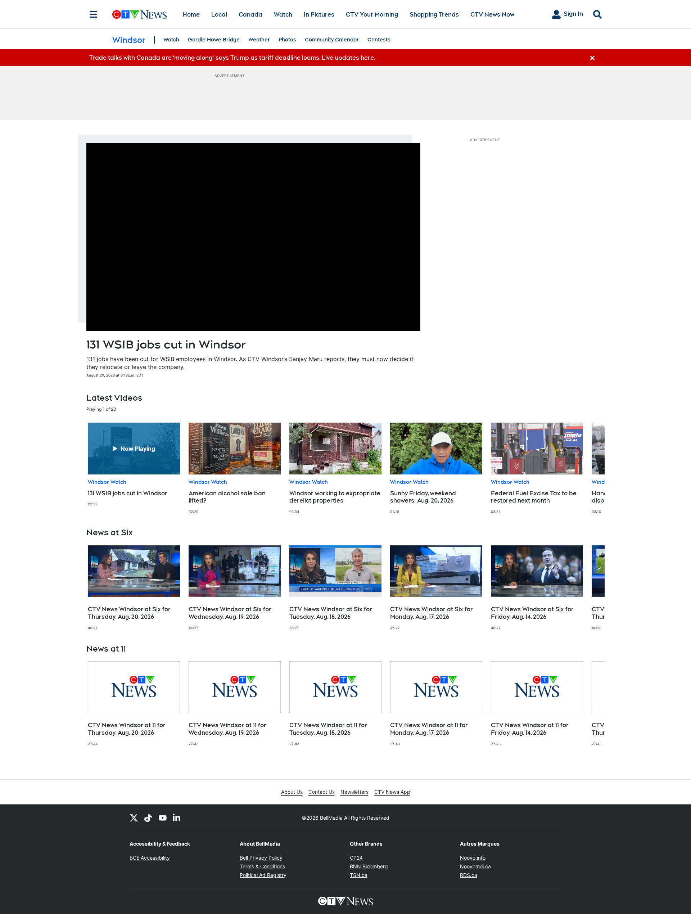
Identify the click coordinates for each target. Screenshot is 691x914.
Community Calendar (332, 39)
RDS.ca (468, 875)
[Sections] (93, 14)
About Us (292, 792)
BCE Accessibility (150, 858)
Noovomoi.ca (475, 866)
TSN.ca (358, 875)
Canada (250, 14)
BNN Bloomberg (369, 866)
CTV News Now (492, 14)
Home (191, 14)
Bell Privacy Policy (261, 858)
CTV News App (392, 792)
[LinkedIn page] (177, 818)
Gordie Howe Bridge (214, 39)
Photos (287, 39)
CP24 (356, 858)
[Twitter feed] (134, 818)
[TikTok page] (148, 818)
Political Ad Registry (263, 875)
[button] (590, 468)
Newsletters (354, 792)
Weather (259, 39)
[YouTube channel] (162, 818)
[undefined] (134, 464)
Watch (283, 14)
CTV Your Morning (372, 14)
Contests (378, 39)
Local (219, 14)
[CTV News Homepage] (139, 14)
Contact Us (321, 792)
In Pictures (319, 14)
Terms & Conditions (262, 866)
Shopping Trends (434, 14)
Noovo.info (472, 858)
